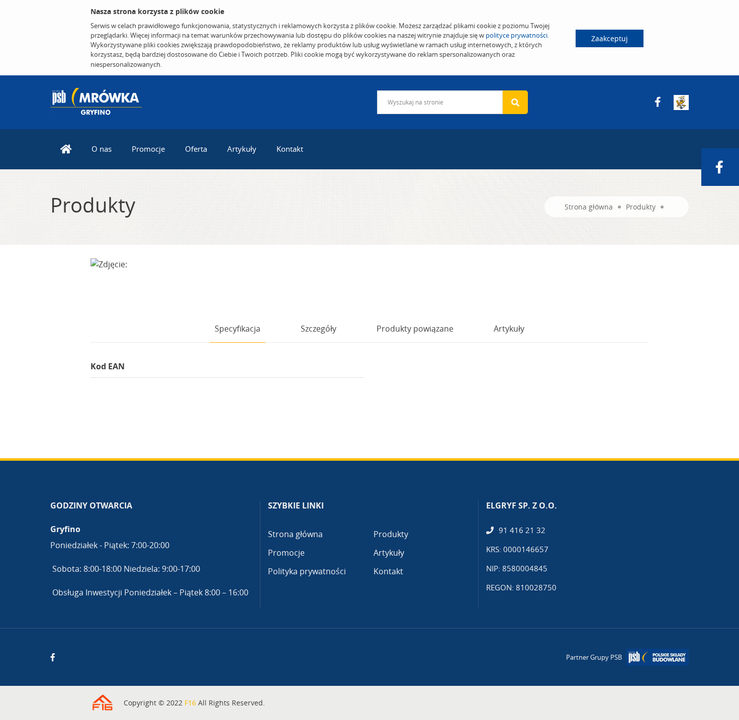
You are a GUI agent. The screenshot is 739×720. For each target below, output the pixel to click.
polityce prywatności (516, 35)
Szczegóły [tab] (318, 328)
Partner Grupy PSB (594, 657)
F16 (190, 702)
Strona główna (589, 207)
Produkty (641, 207)
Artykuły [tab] (509, 328)
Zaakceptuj (609, 38)
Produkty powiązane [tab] (415, 328)
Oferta (196, 149)
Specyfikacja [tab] (237, 328)
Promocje (148, 149)
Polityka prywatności (307, 571)
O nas (101, 149)
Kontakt (289, 149)
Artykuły (241, 149)
